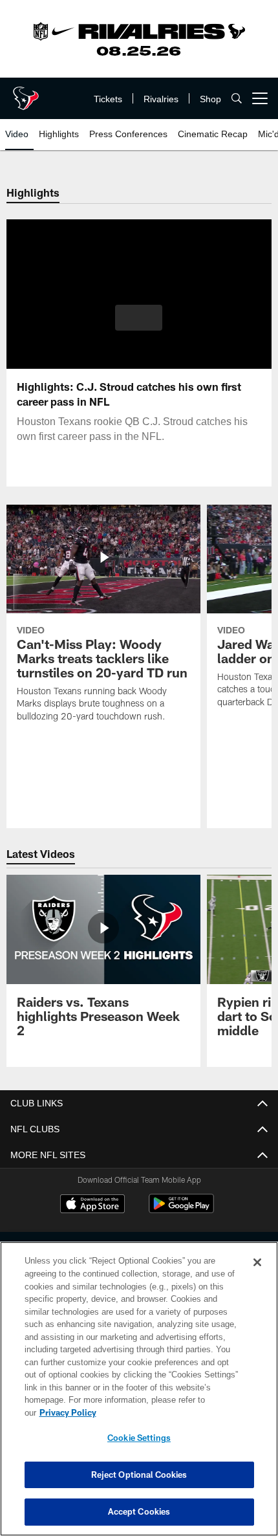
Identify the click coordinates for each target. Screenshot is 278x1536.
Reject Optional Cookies (139, 1474)
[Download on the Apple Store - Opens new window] (92, 1205)
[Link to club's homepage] (25, 93)
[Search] (236, 98)
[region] (139, 1395)
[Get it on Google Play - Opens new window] (181, 1210)
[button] (139, 318)
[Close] (257, 1275)
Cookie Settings (139, 1437)
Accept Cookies (139, 1511)
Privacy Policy (167, 1412)
